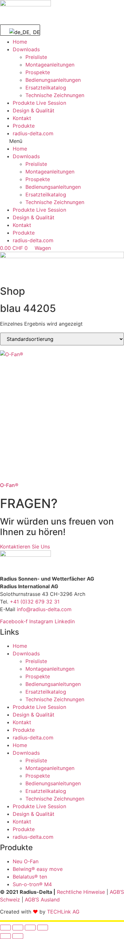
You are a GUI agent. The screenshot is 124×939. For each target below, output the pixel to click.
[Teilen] (30, 927)
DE (32, 32)
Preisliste (36, 57)
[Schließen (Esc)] (42, 927)
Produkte (24, 126)
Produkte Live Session (39, 103)
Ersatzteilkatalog (45, 87)
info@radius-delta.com (44, 609)
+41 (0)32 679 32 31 (34, 601)
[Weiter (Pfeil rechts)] (17, 936)
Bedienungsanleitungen (53, 80)
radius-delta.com (33, 133)
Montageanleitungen (49, 64)
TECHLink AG (63, 911)
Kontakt (22, 118)
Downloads (26, 49)
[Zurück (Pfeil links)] (5, 936)
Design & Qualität (33, 110)
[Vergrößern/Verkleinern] (5, 927)
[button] (62, 141)
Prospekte (37, 72)
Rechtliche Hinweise (81, 892)
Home (20, 42)
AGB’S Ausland (42, 899)
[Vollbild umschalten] (17, 927)
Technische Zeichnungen (54, 95)
